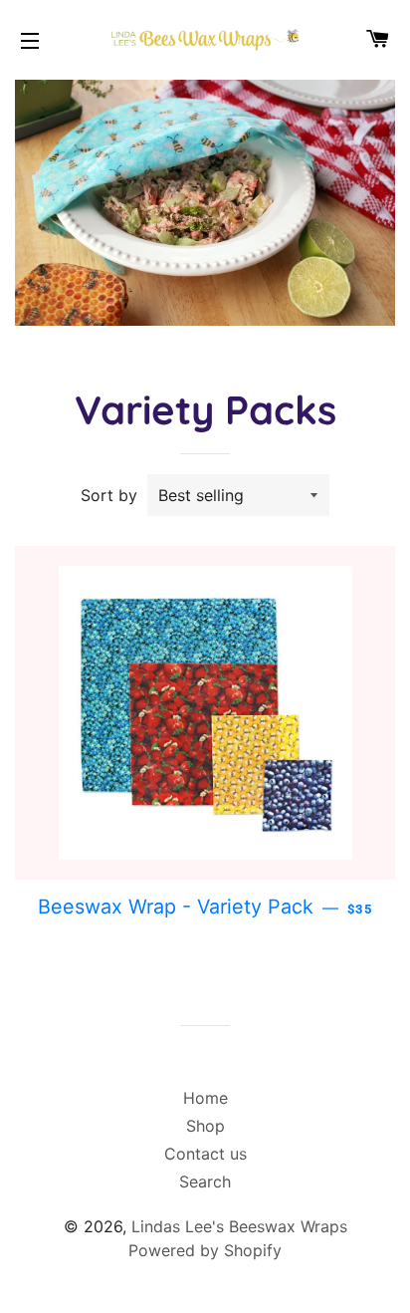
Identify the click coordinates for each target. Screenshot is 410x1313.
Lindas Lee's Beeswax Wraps (239, 1226)
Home (205, 1098)
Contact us (205, 1154)
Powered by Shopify (205, 1250)
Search (205, 1181)
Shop (205, 1126)
